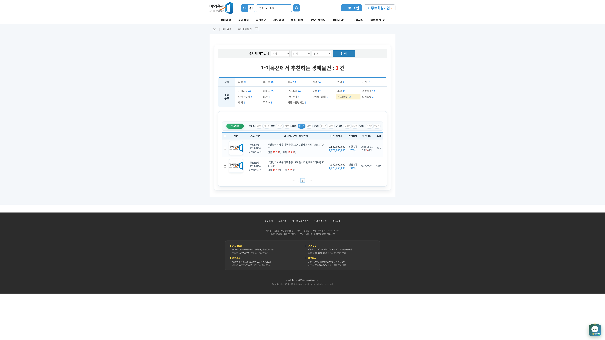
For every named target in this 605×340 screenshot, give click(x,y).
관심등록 (235, 126)
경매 (244, 8)
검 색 (344, 53)
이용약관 (282, 221)
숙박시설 (368, 91)
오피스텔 (368, 97)
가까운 (369, 126)
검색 (296, 7)
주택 (341, 91)
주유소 (267, 102)
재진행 (268, 82)
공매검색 (243, 20)
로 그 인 (353, 7)
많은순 (259, 126)
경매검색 (225, 20)
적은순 (266, 126)
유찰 (242, 82)
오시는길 (336, 221)
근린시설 (244, 91)
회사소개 (269, 221)
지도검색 (278, 20)
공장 (316, 91)
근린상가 (293, 97)
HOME (214, 29)
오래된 (347, 126)
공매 (251, 8)
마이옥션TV (377, 20)
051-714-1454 (321, 265)
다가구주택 (245, 97)
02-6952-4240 (321, 253)
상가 (266, 97)
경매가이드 (339, 20)
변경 (316, 82)
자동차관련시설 (297, 102)
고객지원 (358, 20)
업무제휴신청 (320, 221)
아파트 (268, 91)
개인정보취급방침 (300, 221)
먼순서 (377, 126)
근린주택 (294, 91)
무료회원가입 (381, 7)
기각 (340, 82)
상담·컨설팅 (318, 20)
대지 (241, 102)
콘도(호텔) (344, 97)
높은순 (301, 126)
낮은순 (309, 126)
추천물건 (261, 20)
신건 (366, 82)
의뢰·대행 (297, 20)
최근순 (354, 126)
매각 (292, 82)
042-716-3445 (245, 265)
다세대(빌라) (320, 97)
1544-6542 (244, 253)
